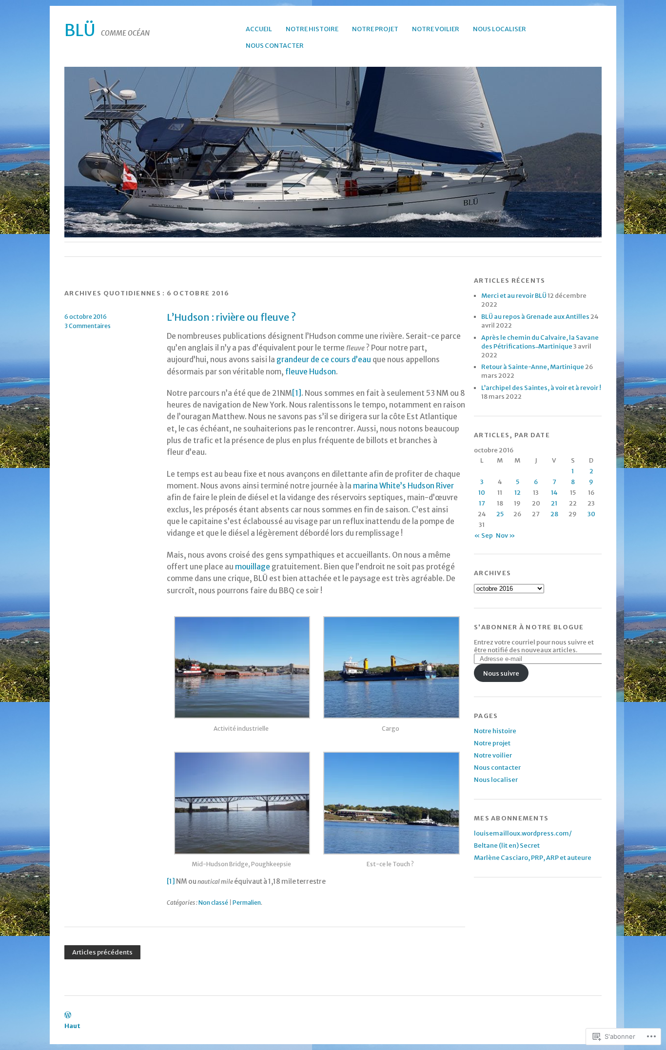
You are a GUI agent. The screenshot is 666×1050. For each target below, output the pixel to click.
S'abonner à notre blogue (529, 627)
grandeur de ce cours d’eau (324, 359)
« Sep (483, 535)
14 (554, 492)
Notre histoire (312, 29)
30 (591, 514)
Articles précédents (102, 952)
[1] (296, 393)
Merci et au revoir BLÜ (514, 295)
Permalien (247, 902)
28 (554, 514)
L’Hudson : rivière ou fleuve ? (231, 317)
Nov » (505, 535)
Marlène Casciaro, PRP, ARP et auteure (532, 857)
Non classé (213, 902)
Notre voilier (435, 29)
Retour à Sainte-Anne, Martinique (532, 366)
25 (500, 514)
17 (482, 503)
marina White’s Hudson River (403, 485)
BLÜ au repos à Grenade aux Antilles (535, 316)
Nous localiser (499, 29)
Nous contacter (275, 45)
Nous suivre (501, 673)
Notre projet (375, 29)
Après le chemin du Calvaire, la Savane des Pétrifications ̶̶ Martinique (540, 341)
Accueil (259, 29)
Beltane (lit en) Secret (507, 845)
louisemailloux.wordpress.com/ (523, 833)
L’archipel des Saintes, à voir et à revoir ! (541, 387)
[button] (241, 671)
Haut (72, 1026)
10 (481, 492)
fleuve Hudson (310, 371)
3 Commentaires (87, 326)
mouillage (252, 566)
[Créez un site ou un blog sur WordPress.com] (67, 1015)
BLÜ (80, 30)
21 (554, 503)
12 (517, 492)
